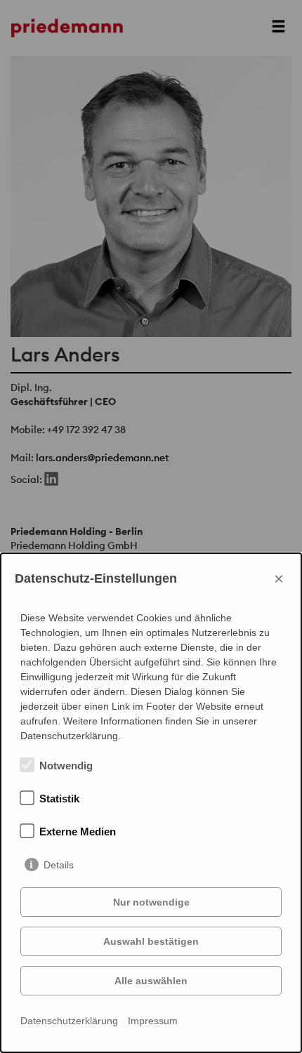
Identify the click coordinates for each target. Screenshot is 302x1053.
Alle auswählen (151, 980)
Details (59, 864)
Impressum (153, 1020)
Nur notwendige (151, 902)
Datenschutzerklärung (69, 1020)
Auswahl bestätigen (151, 941)
